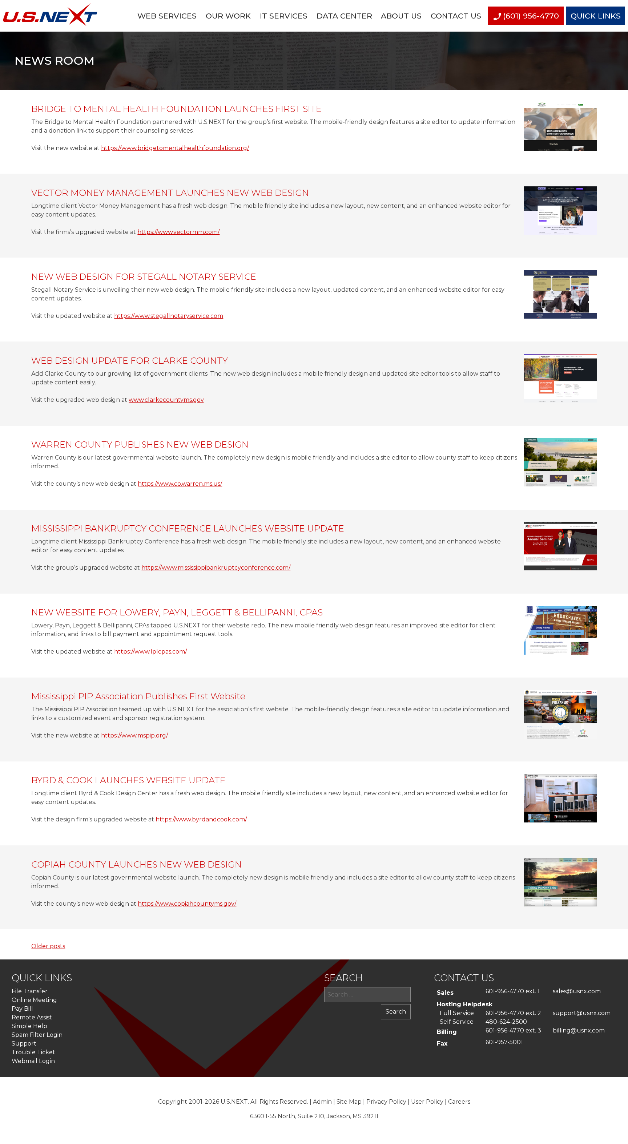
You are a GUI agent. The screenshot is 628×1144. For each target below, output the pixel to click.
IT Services (283, 15)
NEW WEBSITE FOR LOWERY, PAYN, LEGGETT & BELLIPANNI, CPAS (177, 612)
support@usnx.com (582, 1013)
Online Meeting (34, 1000)
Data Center (344, 15)
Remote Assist (32, 1017)
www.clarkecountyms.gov (166, 399)
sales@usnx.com (577, 991)
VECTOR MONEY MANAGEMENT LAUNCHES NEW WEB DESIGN (170, 192)
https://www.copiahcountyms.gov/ (187, 903)
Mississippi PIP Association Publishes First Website (138, 696)
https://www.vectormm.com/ (178, 232)
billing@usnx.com (579, 1030)
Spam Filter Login (37, 1034)
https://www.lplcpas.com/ (150, 651)
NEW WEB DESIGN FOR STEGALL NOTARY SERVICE (143, 276)
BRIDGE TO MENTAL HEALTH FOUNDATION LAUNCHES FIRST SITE (176, 109)
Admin (322, 1101)
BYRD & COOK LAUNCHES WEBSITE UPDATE (128, 780)
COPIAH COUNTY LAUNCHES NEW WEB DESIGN (136, 864)
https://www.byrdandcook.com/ (201, 819)
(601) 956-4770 (531, 15)
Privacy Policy (386, 1101)
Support (24, 1043)
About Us (401, 15)
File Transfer (30, 991)
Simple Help (29, 1026)
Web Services (167, 15)
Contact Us (456, 15)
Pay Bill (22, 1008)
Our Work (228, 15)
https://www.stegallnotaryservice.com (168, 315)
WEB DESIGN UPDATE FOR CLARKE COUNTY (129, 360)
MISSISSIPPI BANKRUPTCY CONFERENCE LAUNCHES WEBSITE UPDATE (187, 528)
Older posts (48, 946)
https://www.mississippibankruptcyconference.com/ (215, 567)
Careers (459, 1101)
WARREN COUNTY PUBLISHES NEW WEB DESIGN (140, 444)
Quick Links (596, 15)
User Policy (427, 1101)
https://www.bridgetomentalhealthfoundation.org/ (175, 148)
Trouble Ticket (33, 1052)
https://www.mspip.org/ (134, 735)
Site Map (349, 1101)
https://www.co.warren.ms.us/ (180, 483)
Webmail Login (33, 1061)
